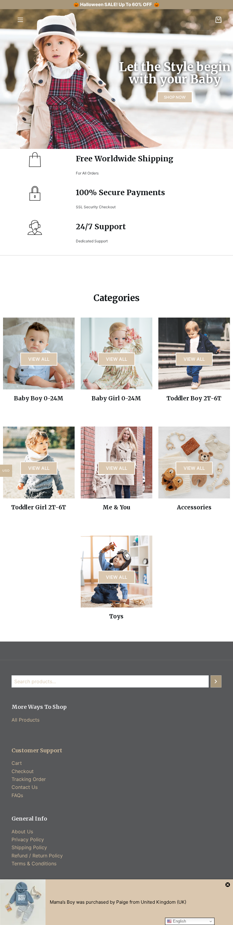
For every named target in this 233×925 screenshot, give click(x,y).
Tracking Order (29, 779)
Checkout (23, 771)
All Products (25, 720)
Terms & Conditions (34, 863)
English (179, 921)
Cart (17, 763)
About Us (22, 831)
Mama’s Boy (62, 902)
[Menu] (20, 20)
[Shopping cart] (218, 20)
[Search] (216, 681)
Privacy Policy (28, 839)
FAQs (17, 795)
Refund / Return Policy (37, 856)
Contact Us (25, 787)
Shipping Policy (29, 847)
